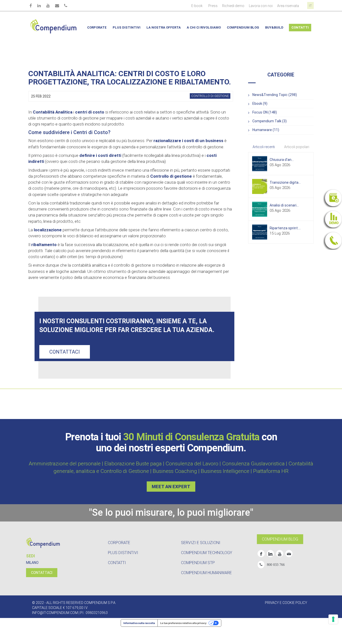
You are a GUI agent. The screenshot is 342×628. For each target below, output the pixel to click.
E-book (197, 6)
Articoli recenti (264, 147)
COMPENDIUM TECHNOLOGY (206, 552)
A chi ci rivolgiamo (204, 27)
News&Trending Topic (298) (274, 95)
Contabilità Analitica (52, 112)
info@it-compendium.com (55, 613)
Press (213, 6)
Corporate (97, 27)
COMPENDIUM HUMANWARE (206, 572)
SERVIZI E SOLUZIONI (200, 542)
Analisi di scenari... (284, 205)
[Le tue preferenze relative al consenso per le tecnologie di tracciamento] (333, 619)
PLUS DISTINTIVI (123, 552)
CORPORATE (119, 542)
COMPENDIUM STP (198, 562)
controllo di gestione (210, 96)
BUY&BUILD (274, 27)
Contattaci (64, 352)
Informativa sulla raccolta (139, 622)
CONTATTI (117, 562)
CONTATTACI (41, 573)
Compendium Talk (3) (269, 121)
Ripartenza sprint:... (285, 228)
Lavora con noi (261, 6)
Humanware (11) (265, 130)
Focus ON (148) (264, 112)
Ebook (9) (259, 103)
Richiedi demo (233, 6)
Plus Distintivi (126, 27)
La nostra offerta (163, 27)
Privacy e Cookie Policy (286, 603)
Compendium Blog (243, 27)
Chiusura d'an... (282, 160)
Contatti (300, 27)
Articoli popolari (296, 147)
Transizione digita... (285, 182)
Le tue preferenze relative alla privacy (183, 622)
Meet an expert (171, 486)
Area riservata (288, 6)
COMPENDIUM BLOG (280, 539)
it (310, 6)
